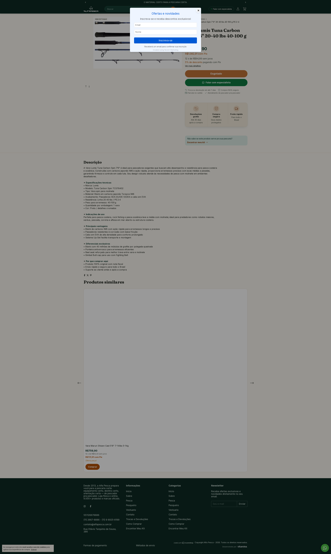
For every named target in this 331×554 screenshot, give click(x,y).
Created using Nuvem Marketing (165, 50)
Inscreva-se (165, 40)
